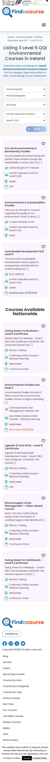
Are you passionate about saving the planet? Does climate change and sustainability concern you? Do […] (25, 167)
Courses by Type (12, 692)
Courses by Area (12, 680)
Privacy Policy (10, 740)
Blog (5, 656)
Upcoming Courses (14, 674)
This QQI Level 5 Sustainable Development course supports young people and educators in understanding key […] (24, 272)
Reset (37, 129)
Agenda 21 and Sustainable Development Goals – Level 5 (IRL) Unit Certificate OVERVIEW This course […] (24, 466)
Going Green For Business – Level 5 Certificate (22, 332)
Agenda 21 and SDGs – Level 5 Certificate (24, 447)
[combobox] (25, 89)
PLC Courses (10, 710)
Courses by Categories (16, 686)
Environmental (24, 37)
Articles (7, 662)
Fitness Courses (12, 722)
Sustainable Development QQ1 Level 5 (24, 253)
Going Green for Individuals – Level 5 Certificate (23, 561)
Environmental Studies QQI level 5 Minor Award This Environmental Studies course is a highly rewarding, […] (24, 407)
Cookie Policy (39, 758)
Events (6, 668)
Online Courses (11, 698)
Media (6, 728)
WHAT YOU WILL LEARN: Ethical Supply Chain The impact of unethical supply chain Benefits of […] (25, 523)
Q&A (5, 734)
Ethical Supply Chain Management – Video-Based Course (23, 506)
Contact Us (11, 633)
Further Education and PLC (25, 39)
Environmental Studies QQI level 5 (22, 386)
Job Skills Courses (13, 716)
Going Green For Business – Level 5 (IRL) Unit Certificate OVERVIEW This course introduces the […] (24, 350)
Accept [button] (27, 758)
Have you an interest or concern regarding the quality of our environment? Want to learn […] (25, 219)
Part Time (8, 704)
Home (10, 37)
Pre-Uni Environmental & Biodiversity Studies (21, 150)
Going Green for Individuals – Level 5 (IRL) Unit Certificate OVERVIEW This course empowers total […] (24, 579)
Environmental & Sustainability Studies (25, 204)
